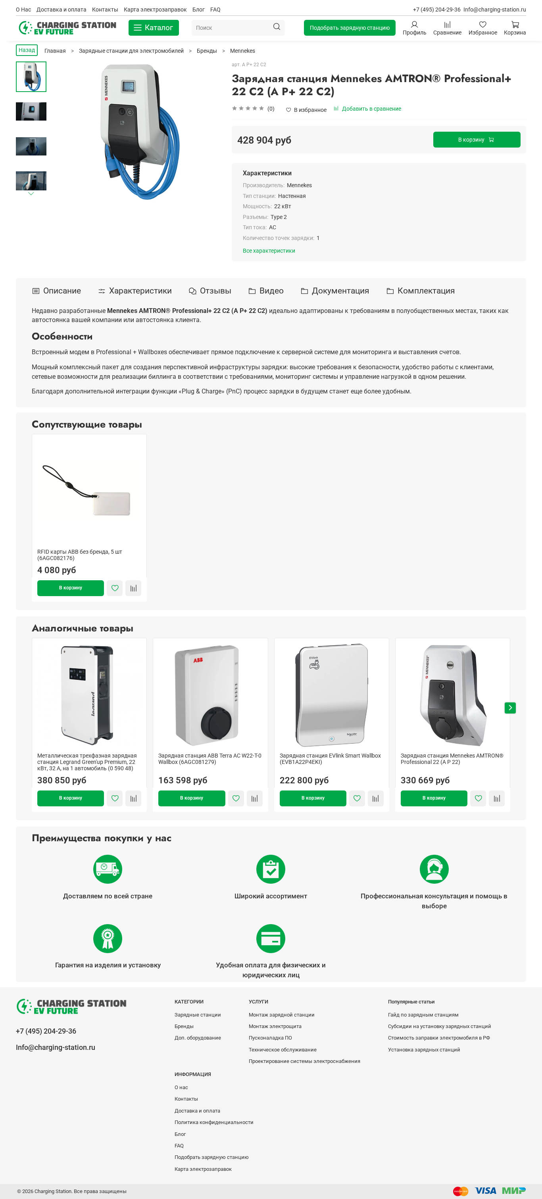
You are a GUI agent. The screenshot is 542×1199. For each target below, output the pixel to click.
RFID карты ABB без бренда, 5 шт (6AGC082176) (79, 555)
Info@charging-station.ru (494, 9)
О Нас (23, 9)
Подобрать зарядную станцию (350, 28)
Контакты (105, 9)
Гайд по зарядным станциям (423, 1015)
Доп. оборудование (198, 1038)
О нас (181, 1087)
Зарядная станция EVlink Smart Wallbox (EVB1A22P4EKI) (330, 758)
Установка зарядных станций (424, 1050)
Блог (198, 9)
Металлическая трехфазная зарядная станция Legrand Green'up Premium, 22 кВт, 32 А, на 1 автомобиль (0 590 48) (87, 761)
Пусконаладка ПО (270, 1038)
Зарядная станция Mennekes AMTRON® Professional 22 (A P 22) (452, 758)
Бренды (184, 1026)
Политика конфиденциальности (214, 1122)
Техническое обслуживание (283, 1050)
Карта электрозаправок (155, 9)
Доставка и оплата (61, 9)
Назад (27, 50)
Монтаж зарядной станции (282, 1015)
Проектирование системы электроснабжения (304, 1061)
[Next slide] (31, 193)
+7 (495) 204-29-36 (437, 9)
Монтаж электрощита (275, 1026)
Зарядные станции (198, 1015)
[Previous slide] (64, 132)
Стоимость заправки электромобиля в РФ (439, 1038)
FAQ (215, 9)
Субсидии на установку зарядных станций (439, 1026)
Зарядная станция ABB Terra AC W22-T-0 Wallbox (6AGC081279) (209, 758)
